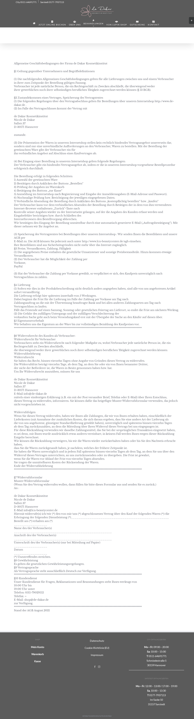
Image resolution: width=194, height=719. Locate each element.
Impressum (97, 654)
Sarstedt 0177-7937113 (52, 2)
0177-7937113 (156, 695)
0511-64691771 (156, 656)
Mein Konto (37, 647)
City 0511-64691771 (26, 2)
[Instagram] (99, 667)
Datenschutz (97, 640)
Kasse (37, 661)
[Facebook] (95, 667)
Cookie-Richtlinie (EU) (97, 647)
